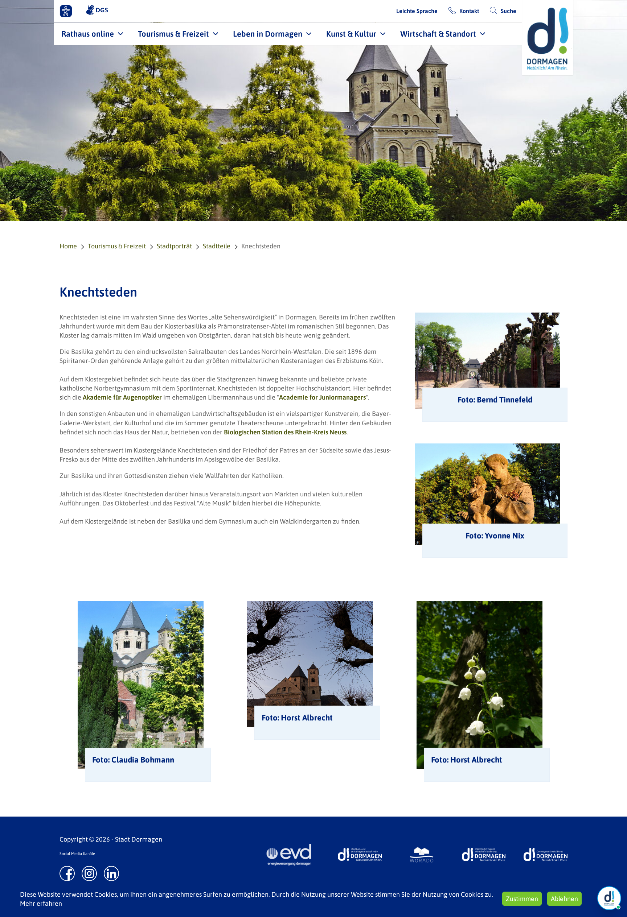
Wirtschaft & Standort (438, 33)
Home (68, 246)
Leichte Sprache (417, 11)
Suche (508, 11)
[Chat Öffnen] (609, 898)
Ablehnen (564, 898)
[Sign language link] (97, 11)
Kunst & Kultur (351, 33)
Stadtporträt (174, 246)
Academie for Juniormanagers (322, 397)
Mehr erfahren (41, 903)
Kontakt (469, 11)
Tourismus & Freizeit (173, 33)
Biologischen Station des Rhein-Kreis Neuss (285, 432)
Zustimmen (522, 898)
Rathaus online (87, 33)
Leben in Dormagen (267, 33)
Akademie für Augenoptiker (122, 397)
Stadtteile (216, 246)
